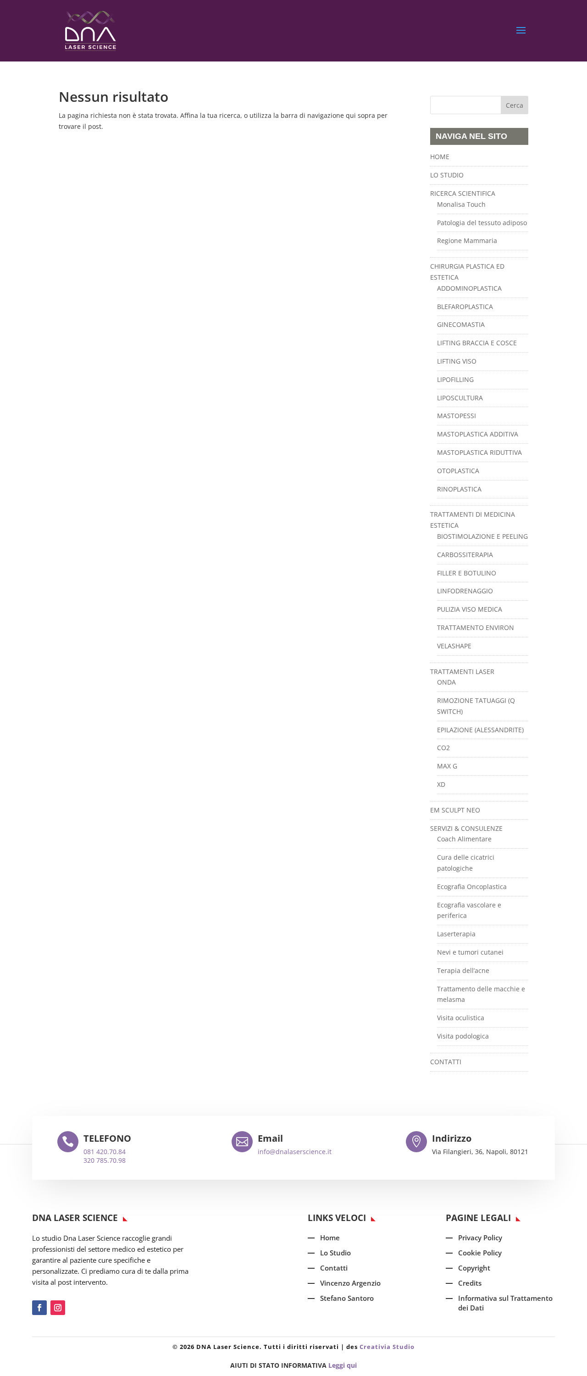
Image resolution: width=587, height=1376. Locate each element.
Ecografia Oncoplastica (472, 886)
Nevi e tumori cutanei (470, 952)
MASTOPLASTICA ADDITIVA (477, 434)
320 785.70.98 (104, 1160)
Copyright (474, 1267)
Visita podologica (463, 1036)
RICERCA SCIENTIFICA (462, 193)
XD (441, 784)
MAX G (447, 766)
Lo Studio (335, 1252)
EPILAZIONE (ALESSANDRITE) (480, 729)
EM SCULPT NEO (455, 810)
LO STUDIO (447, 175)
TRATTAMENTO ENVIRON (475, 627)
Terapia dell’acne (463, 970)
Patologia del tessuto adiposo (482, 222)
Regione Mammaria (467, 240)
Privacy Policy (480, 1237)
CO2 (443, 747)
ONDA (446, 682)
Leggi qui (342, 1365)
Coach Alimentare (464, 838)
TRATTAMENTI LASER (462, 671)
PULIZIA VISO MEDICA (469, 609)
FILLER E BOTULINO (466, 573)
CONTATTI (445, 1061)
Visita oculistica (460, 1017)
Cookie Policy (480, 1252)
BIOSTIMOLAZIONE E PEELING (482, 536)
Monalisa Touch (461, 204)
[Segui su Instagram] (57, 1307)
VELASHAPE (454, 645)
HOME (439, 156)
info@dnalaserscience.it (295, 1151)
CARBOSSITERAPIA (465, 554)
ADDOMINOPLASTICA (469, 288)
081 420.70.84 (104, 1151)
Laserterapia (456, 933)
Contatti (334, 1267)
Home (330, 1237)
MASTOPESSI (456, 415)
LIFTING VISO (456, 361)
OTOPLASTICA (458, 470)
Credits (470, 1283)
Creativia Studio (387, 1347)
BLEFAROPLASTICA (465, 306)
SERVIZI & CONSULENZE (466, 828)
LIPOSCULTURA (460, 397)
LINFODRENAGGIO (465, 590)
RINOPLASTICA (459, 489)
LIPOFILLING (455, 379)
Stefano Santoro (347, 1298)
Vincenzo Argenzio (350, 1283)
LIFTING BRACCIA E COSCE (477, 342)
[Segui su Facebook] (39, 1307)
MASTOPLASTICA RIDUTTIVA (479, 452)
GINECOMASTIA (461, 324)
